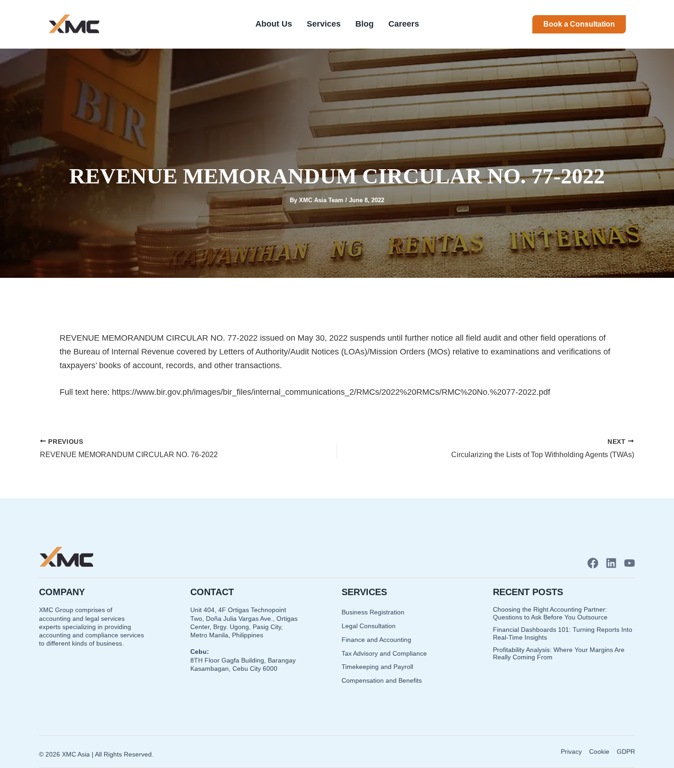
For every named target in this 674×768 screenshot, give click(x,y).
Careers (403, 23)
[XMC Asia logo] (74, 24)
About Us (273, 23)
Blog (364, 23)
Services (324, 23)
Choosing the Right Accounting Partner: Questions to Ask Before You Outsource (550, 613)
